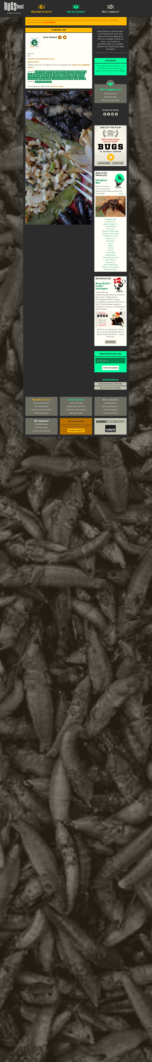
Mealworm (110, 262)
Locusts (56, 74)
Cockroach (110, 241)
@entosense (33, 62)
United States (61, 71)
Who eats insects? (41, 413)
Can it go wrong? (110, 413)
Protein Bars (32, 79)
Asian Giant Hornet (110, 257)
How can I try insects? (76, 399)
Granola (82, 79)
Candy (70, 79)
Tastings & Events (76, 413)
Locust (110, 243)
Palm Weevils (55, 76)
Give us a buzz (56, 86)
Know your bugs (76, 403)
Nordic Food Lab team (110, 100)
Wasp (110, 246)
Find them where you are (76, 410)
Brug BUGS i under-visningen (103, 286)
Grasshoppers (81, 71)
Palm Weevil (110, 260)
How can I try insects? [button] (76, 12)
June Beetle (110, 226)
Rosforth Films (49, 22)
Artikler (110, 342)
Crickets (71, 71)
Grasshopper (110, 255)
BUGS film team (110, 97)
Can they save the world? (41, 410)
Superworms (65, 74)
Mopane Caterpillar (110, 231)
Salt (76, 79)
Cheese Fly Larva (110, 236)
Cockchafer (110, 253)
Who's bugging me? (41, 421)
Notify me (118, 163)
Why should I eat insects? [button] (41, 12)
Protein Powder (44, 79)
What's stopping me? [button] (110, 12)
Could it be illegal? (110, 410)
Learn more (104, 163)
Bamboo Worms (34, 76)
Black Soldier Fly (110, 224)
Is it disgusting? (110, 403)
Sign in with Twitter (111, 384)
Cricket (110, 250)
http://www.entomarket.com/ (41, 59)
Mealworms (37, 74)
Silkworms (47, 74)
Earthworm (110, 222)
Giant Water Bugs (78, 74)
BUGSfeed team (110, 94)
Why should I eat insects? (41, 399)
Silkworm (110, 229)
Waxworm (110, 238)
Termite (110, 248)
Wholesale (50, 71)
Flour (75, 76)
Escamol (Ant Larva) (110, 234)
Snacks (81, 76)
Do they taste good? (41, 403)
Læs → (123, 309)
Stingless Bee (101, 181)
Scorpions (45, 76)
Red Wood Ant (110, 269)
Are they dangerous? (110, 406)
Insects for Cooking (59, 79)
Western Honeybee (110, 267)
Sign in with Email (111, 388)
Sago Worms (66, 76)
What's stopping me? (110, 399)
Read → (122, 194)
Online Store (40, 71)
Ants (30, 74)
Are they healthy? (41, 406)
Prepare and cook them (76, 406)
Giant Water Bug (110, 265)
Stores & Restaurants (43, 81)
